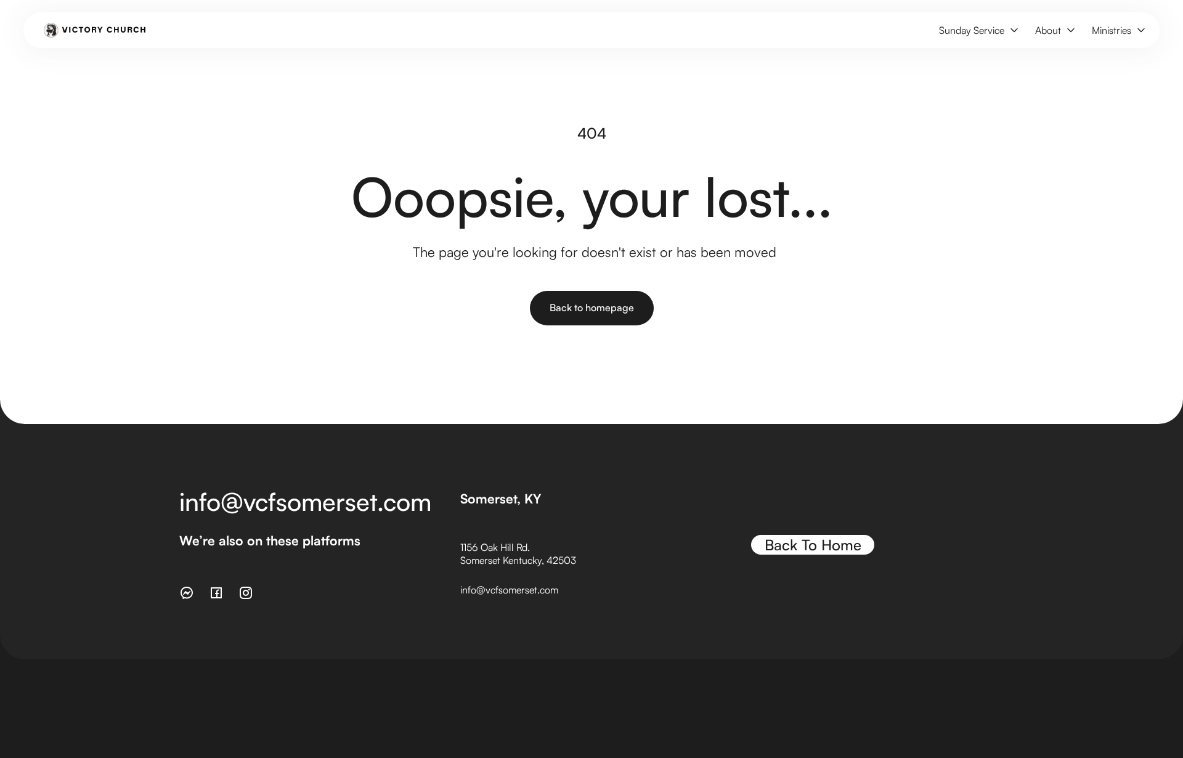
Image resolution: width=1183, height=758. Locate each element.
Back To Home (813, 545)
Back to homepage (592, 307)
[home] (94, 30)
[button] (977, 30)
